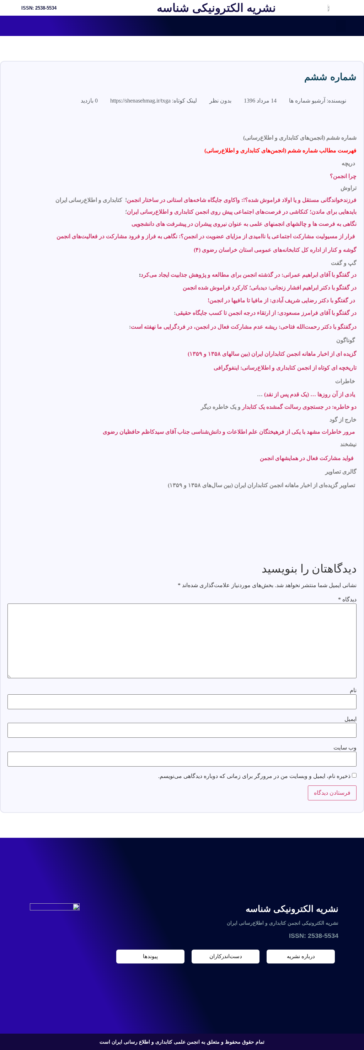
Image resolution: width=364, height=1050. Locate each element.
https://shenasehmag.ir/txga (140, 101)
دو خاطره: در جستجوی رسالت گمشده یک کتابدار (299, 407)
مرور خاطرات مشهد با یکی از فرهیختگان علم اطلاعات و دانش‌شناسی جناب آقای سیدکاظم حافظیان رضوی (229, 432)
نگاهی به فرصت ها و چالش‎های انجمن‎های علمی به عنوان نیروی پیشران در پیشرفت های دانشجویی (244, 224)
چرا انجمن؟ (343, 176)
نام (353, 690)
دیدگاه (347, 599)
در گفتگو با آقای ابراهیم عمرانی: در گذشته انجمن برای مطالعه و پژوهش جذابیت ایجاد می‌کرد (249, 275)
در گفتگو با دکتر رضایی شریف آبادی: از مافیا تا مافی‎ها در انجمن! (281, 300)
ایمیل (350, 719)
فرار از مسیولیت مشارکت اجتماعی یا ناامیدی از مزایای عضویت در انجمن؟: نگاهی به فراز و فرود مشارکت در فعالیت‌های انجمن (206, 236)
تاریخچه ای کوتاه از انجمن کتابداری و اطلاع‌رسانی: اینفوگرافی (285, 368)
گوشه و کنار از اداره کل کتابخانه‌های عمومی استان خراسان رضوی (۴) (275, 250)
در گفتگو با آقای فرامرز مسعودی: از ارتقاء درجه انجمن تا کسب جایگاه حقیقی (266, 313)
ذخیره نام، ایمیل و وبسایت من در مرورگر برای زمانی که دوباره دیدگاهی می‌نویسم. (254, 776)
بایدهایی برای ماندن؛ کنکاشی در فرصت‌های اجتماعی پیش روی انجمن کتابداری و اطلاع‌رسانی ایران (242, 212)
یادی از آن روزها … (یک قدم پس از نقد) (309, 394)
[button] (341, 26)
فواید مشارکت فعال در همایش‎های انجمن (307, 458)
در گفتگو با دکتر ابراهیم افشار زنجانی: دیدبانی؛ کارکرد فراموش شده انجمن (270, 287)
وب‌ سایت (345, 748)
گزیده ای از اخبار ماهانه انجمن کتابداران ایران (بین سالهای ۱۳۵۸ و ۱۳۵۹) (272, 354)
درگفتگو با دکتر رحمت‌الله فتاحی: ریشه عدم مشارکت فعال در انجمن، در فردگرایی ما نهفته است (244, 327)
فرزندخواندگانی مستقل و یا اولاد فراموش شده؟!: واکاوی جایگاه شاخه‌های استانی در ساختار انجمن (242, 200)
